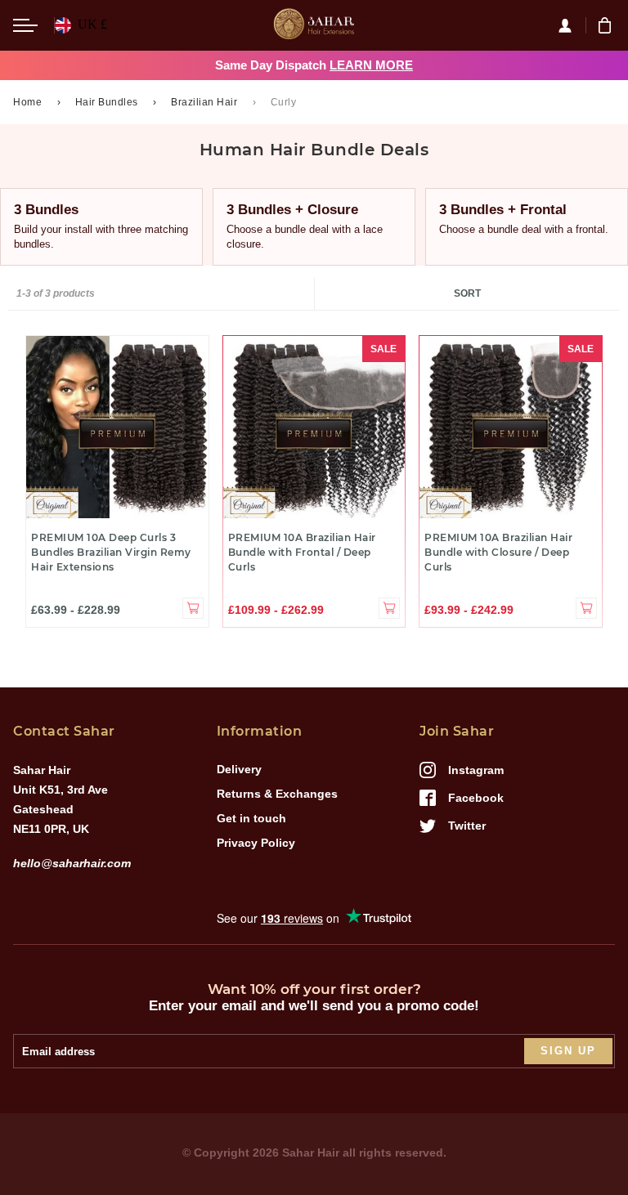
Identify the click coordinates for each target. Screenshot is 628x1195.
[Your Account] (571, 25)
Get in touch (251, 818)
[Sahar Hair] (314, 25)
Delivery (239, 769)
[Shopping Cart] (607, 25)
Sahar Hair (310, 1152)
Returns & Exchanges (277, 793)
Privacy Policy (256, 842)
